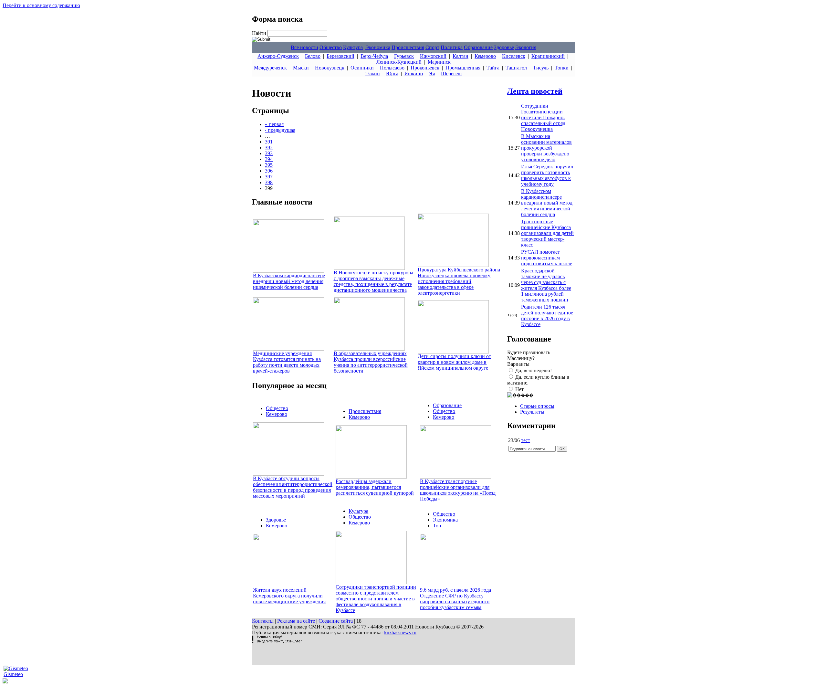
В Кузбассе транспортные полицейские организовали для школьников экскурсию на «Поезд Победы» (458, 490)
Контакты (263, 621)
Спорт (432, 47)
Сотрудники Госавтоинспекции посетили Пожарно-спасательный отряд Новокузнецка (543, 117)
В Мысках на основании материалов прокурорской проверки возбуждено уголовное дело (546, 147)
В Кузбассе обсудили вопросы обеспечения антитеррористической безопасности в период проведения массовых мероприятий (292, 487)
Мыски (301, 67)
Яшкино (413, 73)
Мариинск (439, 62)
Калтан (460, 56)
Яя (432, 73)
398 (269, 182)
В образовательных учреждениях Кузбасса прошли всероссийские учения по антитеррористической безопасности (371, 362)
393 (269, 153)
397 (269, 176)
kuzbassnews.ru (400, 632)
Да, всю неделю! (533, 370)
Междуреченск (270, 67)
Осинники (362, 67)
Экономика (377, 47)
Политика (452, 47)
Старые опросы (537, 406)
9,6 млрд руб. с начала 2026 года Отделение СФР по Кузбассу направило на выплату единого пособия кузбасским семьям (455, 598)
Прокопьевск (425, 67)
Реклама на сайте (296, 621)
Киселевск (513, 56)
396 (269, 171)
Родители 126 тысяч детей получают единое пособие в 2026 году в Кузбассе (547, 315)
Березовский (340, 56)
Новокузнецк (329, 67)
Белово (312, 56)
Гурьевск (404, 56)
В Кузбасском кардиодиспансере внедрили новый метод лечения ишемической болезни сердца (289, 281)
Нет (519, 389)
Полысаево (392, 67)
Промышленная (462, 67)
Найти (259, 33)
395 (269, 165)
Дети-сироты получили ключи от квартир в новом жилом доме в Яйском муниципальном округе (454, 362)
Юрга (392, 73)
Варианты (518, 364)
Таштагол (516, 67)
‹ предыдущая (280, 130)
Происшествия (408, 47)
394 (269, 159)
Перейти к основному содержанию (41, 5)
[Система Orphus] (277, 641)
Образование (478, 47)
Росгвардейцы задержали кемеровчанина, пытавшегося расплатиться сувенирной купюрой (375, 487)
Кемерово (485, 56)
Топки (562, 67)
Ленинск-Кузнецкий (399, 62)
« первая (274, 124)
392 (269, 147)
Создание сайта (336, 621)
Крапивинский (548, 56)
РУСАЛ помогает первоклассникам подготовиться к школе (546, 257)
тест (525, 440)
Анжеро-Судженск (278, 56)
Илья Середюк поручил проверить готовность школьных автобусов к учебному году (547, 175)
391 (269, 141)
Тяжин (372, 73)
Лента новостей (534, 91)
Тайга (493, 67)
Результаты (532, 412)
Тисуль (541, 67)
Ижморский (433, 56)
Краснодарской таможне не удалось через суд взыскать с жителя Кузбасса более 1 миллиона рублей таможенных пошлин (546, 285)
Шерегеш (451, 73)
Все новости (304, 47)
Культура (353, 47)
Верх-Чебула (374, 56)
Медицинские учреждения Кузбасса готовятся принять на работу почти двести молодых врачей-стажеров (287, 362)
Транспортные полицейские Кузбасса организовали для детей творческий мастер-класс (547, 233)
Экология (525, 47)
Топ (437, 525)
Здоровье (504, 47)
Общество (330, 47)
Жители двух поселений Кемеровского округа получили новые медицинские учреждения (289, 595)
